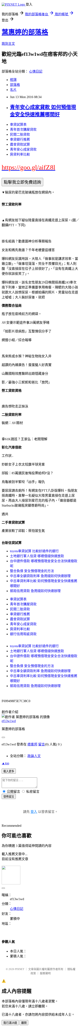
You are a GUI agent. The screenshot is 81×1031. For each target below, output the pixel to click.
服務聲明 (45, 973)
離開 (24, 1022)
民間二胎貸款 (20, 134)
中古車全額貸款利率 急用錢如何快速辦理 (40, 576)
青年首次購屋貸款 (23, 129)
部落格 (15, 84)
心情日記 (35, 71)
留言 (41, 744)
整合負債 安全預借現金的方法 (32, 571)
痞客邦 (32, 744)
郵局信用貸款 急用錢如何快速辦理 (35, 591)
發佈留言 (8, 796)
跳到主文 (8, 43)
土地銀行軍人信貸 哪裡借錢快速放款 (37, 556)
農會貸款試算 (20, 144)
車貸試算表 (18, 124)
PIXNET (19, 969)
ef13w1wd (9, 721)
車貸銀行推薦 (20, 139)
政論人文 (34, 756)
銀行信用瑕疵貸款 (23, 634)
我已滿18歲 (10, 1022)
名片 (13, 89)
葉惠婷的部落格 (25, 32)
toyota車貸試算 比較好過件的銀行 (34, 551)
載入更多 (8, 771)
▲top (5, 763)
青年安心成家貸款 (23, 149)
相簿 (13, 79)
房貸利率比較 (20, 154)
